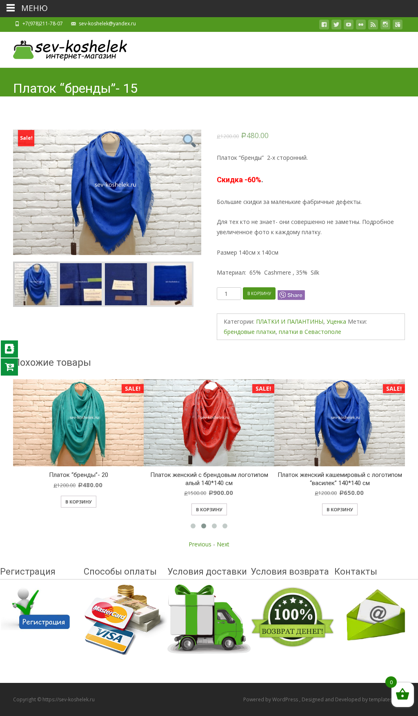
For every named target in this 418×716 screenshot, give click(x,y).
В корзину (259, 293)
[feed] (373, 26)
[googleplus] (397, 26)
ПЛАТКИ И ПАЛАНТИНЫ (289, 321)
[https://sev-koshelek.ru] (63, 48)
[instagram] (385, 26)
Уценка (336, 321)
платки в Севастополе (310, 332)
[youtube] (349, 26)
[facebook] (324, 26)
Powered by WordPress (271, 699)
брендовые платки (250, 332)
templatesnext (385, 699)
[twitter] (336, 26)
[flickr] (361, 26)
